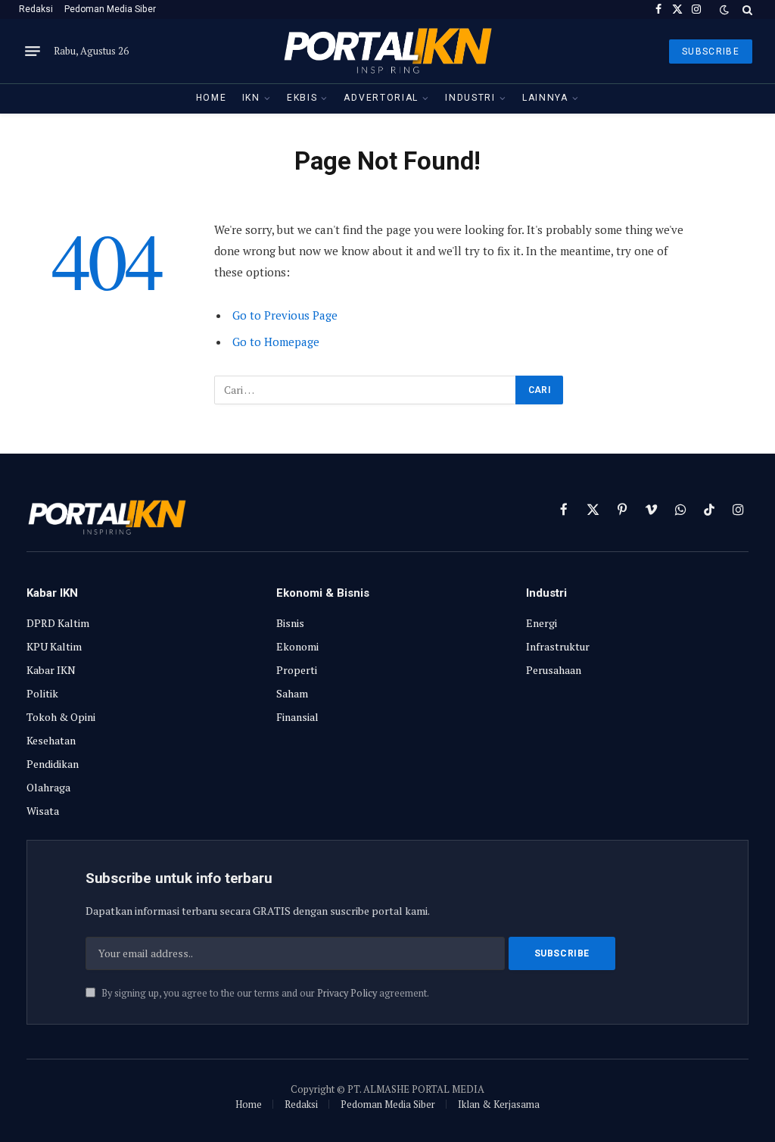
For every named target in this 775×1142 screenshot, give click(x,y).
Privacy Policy (347, 993)
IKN (251, 97)
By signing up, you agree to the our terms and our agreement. (264, 993)
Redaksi (36, 9)
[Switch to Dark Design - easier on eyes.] (724, 10)
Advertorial (381, 97)
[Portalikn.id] (387, 51)
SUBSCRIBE (710, 51)
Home (211, 97)
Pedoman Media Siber (110, 9)
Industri (470, 97)
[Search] (745, 9)
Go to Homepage (275, 341)
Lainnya (545, 97)
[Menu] (32, 51)
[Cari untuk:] (365, 390)
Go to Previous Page (285, 315)
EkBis (302, 97)
